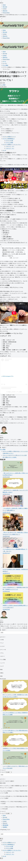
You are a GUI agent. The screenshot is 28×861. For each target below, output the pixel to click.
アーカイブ (2, 772)
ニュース (2, 662)
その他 (2, 639)
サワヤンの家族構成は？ (9, 138)
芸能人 (2, 672)
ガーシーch (3, 649)
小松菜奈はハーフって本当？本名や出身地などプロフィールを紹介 (13, 802)
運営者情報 (5, 825)
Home (4, 4)
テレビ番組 (2, 84)
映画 (1, 669)
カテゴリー (2, 781)
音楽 (1, 676)
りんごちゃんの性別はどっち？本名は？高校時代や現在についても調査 (13, 792)
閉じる (1, 838)
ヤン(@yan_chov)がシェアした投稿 (14, 391)
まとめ (4, 150)
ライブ (2, 666)
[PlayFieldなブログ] (14, 28)
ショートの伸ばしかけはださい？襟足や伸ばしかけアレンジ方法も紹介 (13, 807)
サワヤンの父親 (9, 140)
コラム (2, 653)
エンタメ (2, 646)
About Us (5, 10)
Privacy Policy (6, 12)
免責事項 (5, 827)
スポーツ (2, 656)
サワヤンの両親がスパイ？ (9, 136)
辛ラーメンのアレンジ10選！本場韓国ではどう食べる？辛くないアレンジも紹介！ (14, 786)
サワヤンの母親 (9, 142)
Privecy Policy (6, 819)
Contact (4, 8)
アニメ (2, 643)
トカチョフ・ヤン (9, 148)
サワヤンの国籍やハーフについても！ (12, 144)
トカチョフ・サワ (9, 146)
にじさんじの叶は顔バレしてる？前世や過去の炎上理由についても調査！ (13, 797)
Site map (5, 6)
